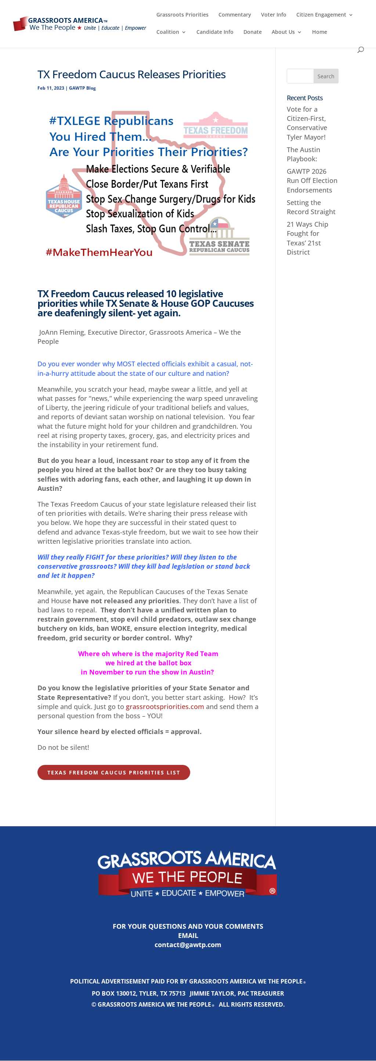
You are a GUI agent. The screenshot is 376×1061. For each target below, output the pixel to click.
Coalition (167, 32)
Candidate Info (215, 32)
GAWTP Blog (82, 88)
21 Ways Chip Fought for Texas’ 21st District (307, 238)
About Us (283, 32)
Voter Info (273, 15)
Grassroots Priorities (182, 15)
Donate (252, 32)
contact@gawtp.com (188, 944)
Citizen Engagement (321, 15)
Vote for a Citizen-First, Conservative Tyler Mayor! (307, 123)
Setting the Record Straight (311, 207)
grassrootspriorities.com (165, 706)
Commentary (234, 15)
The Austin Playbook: (303, 154)
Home (319, 32)
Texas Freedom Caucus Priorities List (113, 772)
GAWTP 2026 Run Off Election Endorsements (312, 180)
